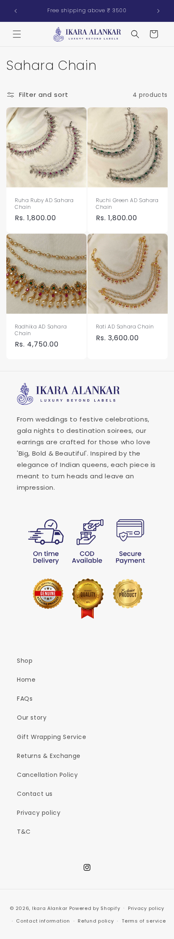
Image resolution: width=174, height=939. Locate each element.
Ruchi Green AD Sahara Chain (127, 203)
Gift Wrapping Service (52, 737)
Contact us (35, 794)
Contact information (43, 921)
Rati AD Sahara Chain (125, 326)
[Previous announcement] (15, 11)
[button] (17, 34)
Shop (25, 660)
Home (26, 679)
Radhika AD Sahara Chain (41, 329)
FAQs (25, 698)
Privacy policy (38, 812)
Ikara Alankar (50, 907)
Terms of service (144, 921)
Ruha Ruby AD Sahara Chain (44, 203)
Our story (31, 717)
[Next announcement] (158, 11)
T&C (24, 831)
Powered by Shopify (94, 907)
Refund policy (96, 921)
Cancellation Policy (47, 775)
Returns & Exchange (49, 756)
